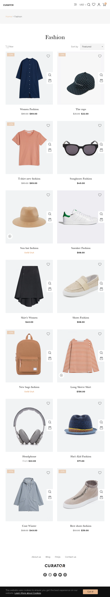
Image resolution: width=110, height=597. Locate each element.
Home (9, 16)
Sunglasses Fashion (81, 178)
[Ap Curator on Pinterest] (55, 574)
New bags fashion (29, 387)
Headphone (29, 456)
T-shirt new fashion (29, 178)
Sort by (74, 46)
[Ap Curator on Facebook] (45, 574)
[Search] (88, 4)
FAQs (57, 557)
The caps (81, 109)
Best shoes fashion (80, 525)
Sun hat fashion (29, 248)
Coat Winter (29, 525)
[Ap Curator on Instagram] (65, 574)
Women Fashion (29, 109)
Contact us (70, 557)
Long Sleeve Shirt (80, 387)
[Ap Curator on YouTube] (60, 574)
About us (36, 557)
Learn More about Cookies (27, 593)
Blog (48, 557)
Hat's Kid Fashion (80, 456)
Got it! (90, 591)
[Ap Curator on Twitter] (50, 574)
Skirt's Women (29, 317)
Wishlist (93, 4)
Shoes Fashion (80, 317)
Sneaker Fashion (81, 248)
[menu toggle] (75, 4)
